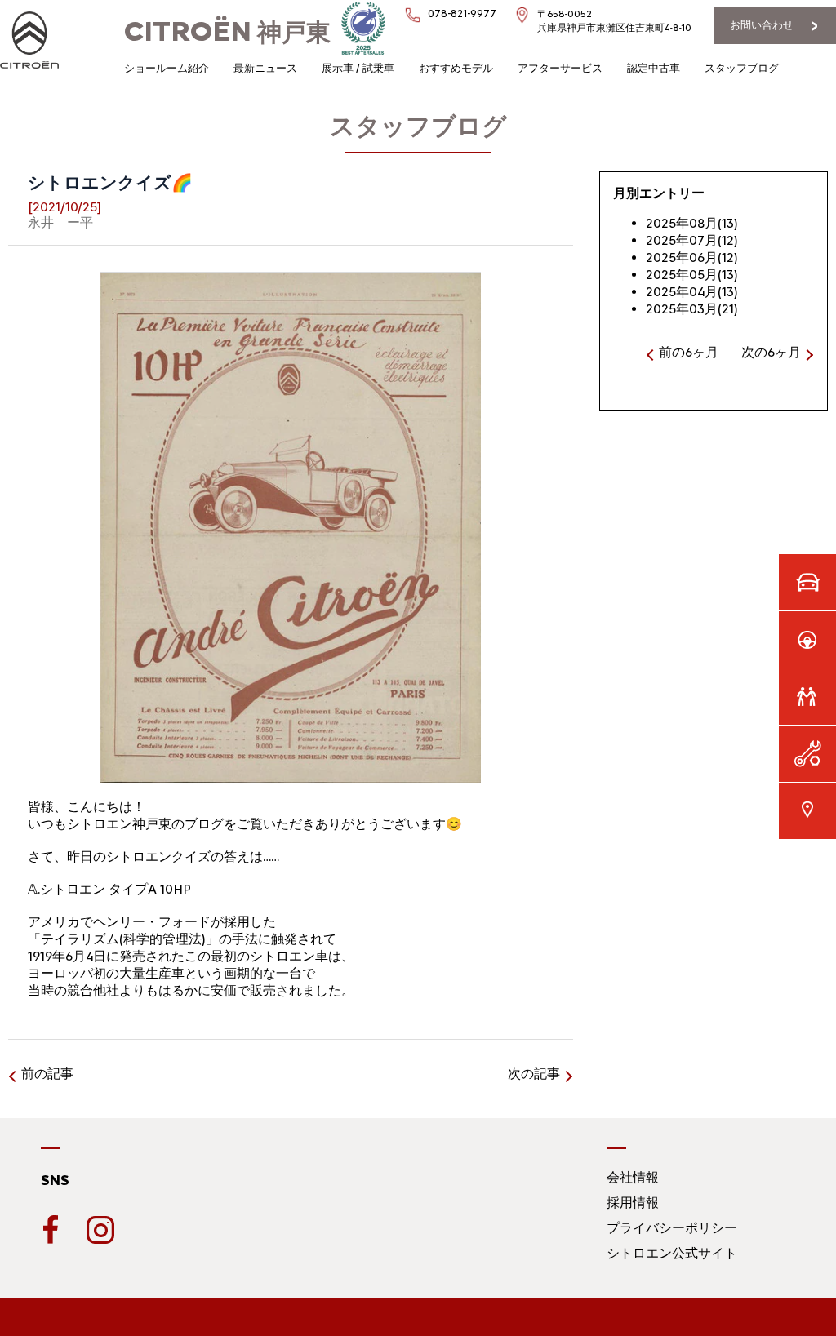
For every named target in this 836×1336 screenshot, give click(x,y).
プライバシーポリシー (672, 1228)
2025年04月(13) (692, 292)
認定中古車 (653, 68)
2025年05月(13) (692, 274)
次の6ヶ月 (771, 352)
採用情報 (633, 1202)
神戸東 (227, 32)
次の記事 (534, 1073)
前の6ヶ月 (688, 352)
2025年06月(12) (692, 257)
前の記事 (47, 1073)
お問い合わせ (762, 25)
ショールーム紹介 (166, 68)
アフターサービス (560, 68)
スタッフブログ (742, 68)
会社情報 (633, 1177)
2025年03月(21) (692, 309)
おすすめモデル (456, 68)
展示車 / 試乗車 (358, 68)
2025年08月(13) (692, 223)
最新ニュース (265, 68)
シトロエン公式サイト (672, 1253)
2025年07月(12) (692, 240)
